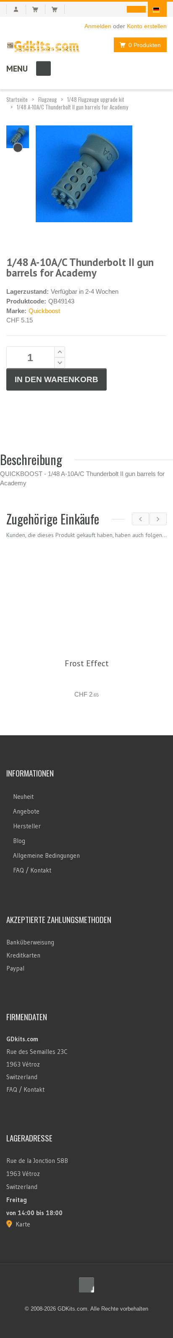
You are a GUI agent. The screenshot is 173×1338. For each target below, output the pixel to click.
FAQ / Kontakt (32, 888)
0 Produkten (144, 45)
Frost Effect (87, 663)
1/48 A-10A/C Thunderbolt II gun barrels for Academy (72, 107)
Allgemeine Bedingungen (46, 873)
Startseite (17, 99)
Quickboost (44, 310)
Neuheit (23, 814)
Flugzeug (47, 99)
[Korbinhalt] (38, 9)
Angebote (26, 829)
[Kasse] (58, 9)
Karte (23, 1242)
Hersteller (27, 844)
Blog (19, 858)
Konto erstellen (147, 26)
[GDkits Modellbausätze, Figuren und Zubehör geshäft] (43, 45)
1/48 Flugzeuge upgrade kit (95, 99)
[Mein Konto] (16, 9)
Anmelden (97, 26)
